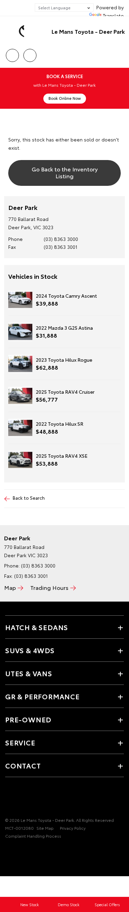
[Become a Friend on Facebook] (9, 799)
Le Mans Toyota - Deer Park (88, 31)
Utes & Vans (28, 673)
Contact (23, 765)
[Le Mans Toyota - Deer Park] (15, 31)
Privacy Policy (73, 828)
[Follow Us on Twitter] (21, 799)
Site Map (45, 828)
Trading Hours (49, 587)
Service (20, 742)
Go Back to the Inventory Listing (65, 172)
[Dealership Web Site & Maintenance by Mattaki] (18, 849)
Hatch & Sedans (36, 627)
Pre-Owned (28, 719)
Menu (119, 53)
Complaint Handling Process (33, 836)
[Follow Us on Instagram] (32, 799)
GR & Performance (42, 696)
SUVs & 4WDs (30, 650)
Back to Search (29, 498)
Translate (113, 15)
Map (10, 587)
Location (30, 53)
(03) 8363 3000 (61, 238)
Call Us (12, 53)
